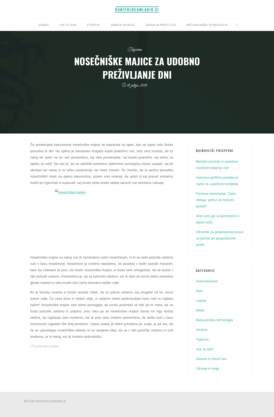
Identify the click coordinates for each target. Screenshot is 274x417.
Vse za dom (205, 349)
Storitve (201, 330)
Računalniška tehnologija (214, 320)
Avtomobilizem (207, 281)
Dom (199, 291)
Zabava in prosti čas (211, 359)
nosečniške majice (46, 346)
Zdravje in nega (207, 368)
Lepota (201, 300)
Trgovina (135, 50)
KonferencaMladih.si (137, 9)
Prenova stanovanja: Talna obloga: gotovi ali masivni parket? (216, 200)
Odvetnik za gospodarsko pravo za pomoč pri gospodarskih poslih (219, 238)
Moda (200, 310)
